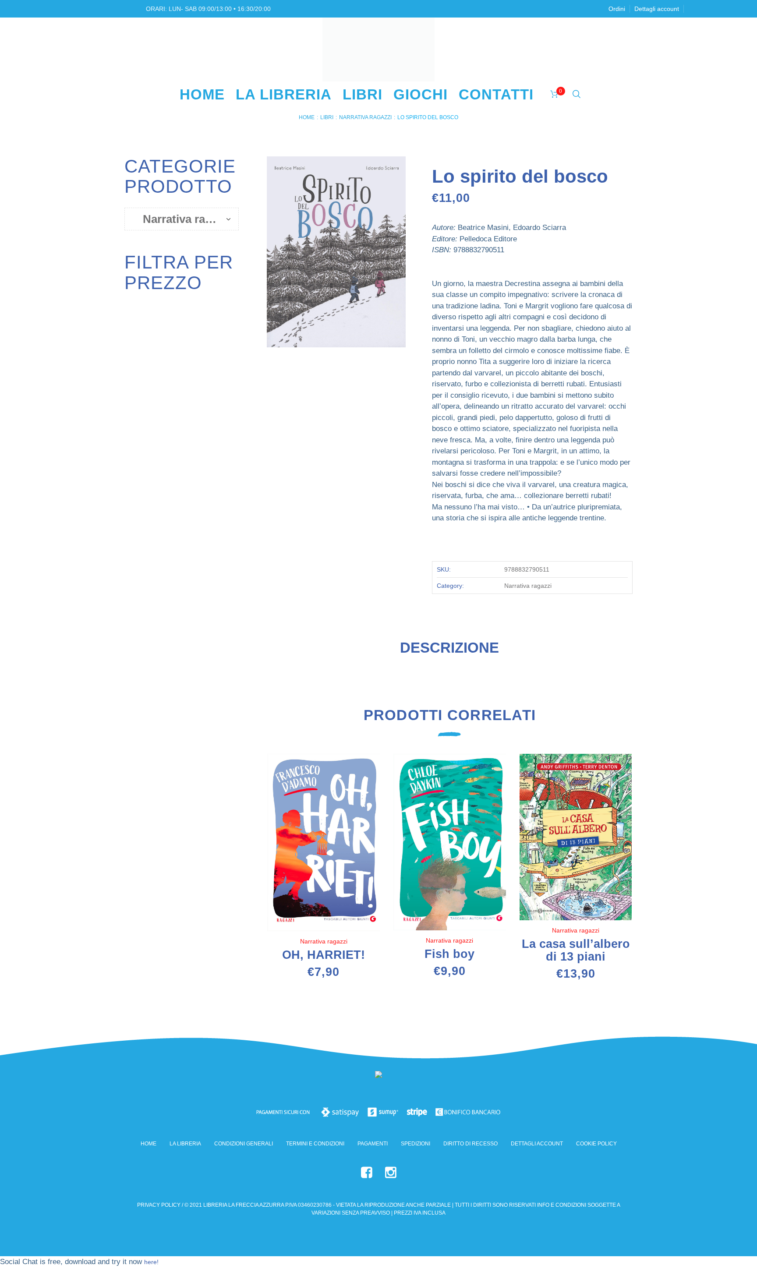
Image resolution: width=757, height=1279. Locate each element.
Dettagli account (537, 1144)
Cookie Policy (596, 1144)
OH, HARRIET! (323, 954)
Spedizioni (415, 1144)
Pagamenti (372, 1144)
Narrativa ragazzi (365, 117)
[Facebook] (367, 1173)
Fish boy (449, 954)
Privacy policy (158, 1205)
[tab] (449, 651)
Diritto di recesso (470, 1144)
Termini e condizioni (315, 1144)
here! (151, 1261)
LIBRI (326, 117)
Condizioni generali (243, 1144)
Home (307, 117)
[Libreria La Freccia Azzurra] (378, 1076)
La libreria (185, 1144)
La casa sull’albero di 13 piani (576, 950)
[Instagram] (391, 1173)
